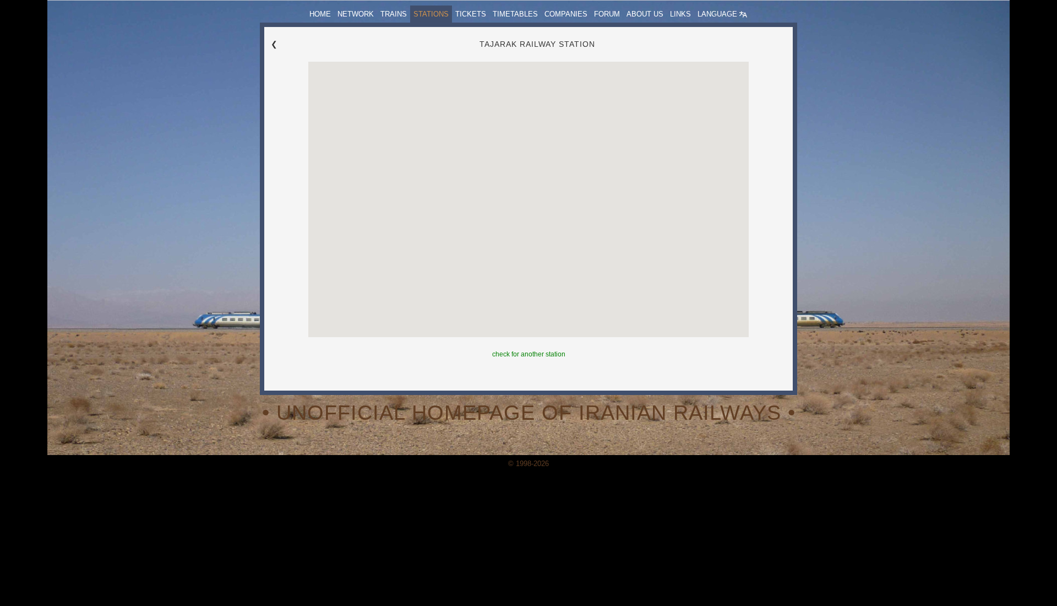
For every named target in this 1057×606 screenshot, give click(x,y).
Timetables (515, 14)
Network (355, 14)
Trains (393, 14)
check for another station (528, 354)
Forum (607, 14)
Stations (431, 14)
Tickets (470, 14)
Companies (565, 14)
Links (680, 14)
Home (320, 14)
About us (644, 14)
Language (718, 14)
